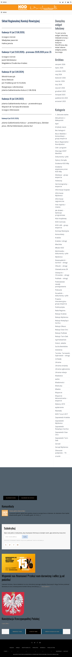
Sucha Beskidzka (61, 346)
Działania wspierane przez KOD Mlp (61, 169)
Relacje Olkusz (60, 326)
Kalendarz (59, 651)
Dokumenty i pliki (61, 157)
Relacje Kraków (60, 314)
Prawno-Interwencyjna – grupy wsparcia (61, 301)
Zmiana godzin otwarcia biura (17, 511)
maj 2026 (58, 74)
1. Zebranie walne (61, 114)
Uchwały (58, 359)
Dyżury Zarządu (61, 160)
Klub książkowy (61, 218)
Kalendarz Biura (11, 498)
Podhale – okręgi (61, 278)
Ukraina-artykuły (61, 366)
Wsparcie (58, 392)
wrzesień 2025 (60, 101)
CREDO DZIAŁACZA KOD (52, 631)
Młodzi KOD (59, 248)
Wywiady (58, 411)
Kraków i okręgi (61, 241)
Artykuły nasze (60, 127)
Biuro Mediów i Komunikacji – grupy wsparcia (61, 136)
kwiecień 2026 (60, 78)
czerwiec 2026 (60, 71)
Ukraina (58, 362)
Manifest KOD (17, 631)
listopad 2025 (60, 95)
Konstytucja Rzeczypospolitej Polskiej (20, 619)
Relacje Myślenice (61, 317)
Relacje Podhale (61, 333)
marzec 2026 (60, 81)
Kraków (58, 238)
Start (5, 651)
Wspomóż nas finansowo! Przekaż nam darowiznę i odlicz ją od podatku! (33, 578)
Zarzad (57, 444)
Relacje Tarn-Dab (61, 336)
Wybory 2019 (60, 404)
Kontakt (65, 651)
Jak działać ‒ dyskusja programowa (60, 212)
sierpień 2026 (60, 64)
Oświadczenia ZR (61, 269)
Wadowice (59, 376)
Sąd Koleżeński (60, 340)
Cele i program (60, 148)
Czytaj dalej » (5, 623)
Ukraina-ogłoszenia (62, 369)
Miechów (58, 244)
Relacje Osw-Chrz (61, 330)
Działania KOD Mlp (62, 163)
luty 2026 (58, 84)
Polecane (58, 290)
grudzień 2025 (60, 91)
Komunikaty (59, 234)
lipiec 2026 (59, 68)
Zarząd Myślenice (61, 447)
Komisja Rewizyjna (62, 231)
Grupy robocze (26, 647)
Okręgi (18, 647)
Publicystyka (60, 307)
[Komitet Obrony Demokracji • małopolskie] (36, 7)
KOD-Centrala (60, 222)
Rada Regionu (60, 310)
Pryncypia (35, 647)
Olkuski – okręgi (61, 266)
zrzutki (57, 456)
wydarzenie (59, 407)
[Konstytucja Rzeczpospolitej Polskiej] (36, 604)
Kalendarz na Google (27, 498)
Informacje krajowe (62, 190)
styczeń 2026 (60, 88)
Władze (58, 389)
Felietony (58, 181)
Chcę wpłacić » (46, 586)
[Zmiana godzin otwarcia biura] (5, 513)
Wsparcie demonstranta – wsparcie (61, 398)
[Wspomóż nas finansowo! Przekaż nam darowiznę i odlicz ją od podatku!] (36, 563)
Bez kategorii (60, 130)
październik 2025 (61, 98)
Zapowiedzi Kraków (62, 417)
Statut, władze (60, 343)
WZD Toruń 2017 (61, 414)
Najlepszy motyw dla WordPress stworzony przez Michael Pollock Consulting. (36, 654)
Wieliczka (58, 386)
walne (57, 379)
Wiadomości (59, 382)
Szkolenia (58, 350)
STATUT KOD (33, 631)
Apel (56, 124)
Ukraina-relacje (61, 372)
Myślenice (59, 257)
